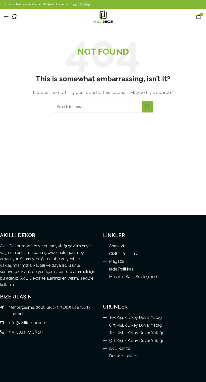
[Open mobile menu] (6, 16)
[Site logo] (103, 16)
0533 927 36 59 (80, 4)
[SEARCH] (147, 106)
